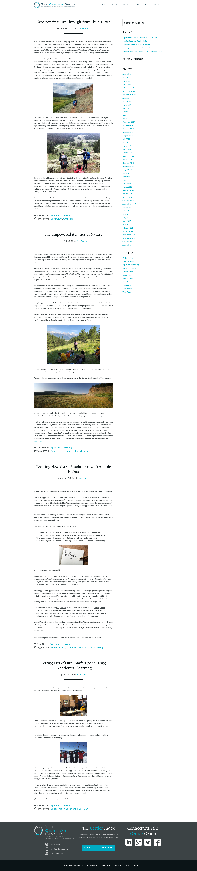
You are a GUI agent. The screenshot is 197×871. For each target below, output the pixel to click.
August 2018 (127, 170)
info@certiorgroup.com (59, 849)
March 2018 (127, 187)
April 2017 (126, 221)
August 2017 (127, 207)
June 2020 (126, 101)
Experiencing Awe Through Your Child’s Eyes (73, 22)
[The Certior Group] (55, 5)
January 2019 (127, 159)
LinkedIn (128, 842)
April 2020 (126, 108)
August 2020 (127, 98)
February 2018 (128, 190)
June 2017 (126, 214)
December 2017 (128, 197)
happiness (83, 647)
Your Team (126, 292)
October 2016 (128, 241)
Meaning (98, 647)
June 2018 (126, 176)
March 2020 (127, 112)
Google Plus (138, 842)
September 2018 (129, 166)
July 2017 (126, 211)
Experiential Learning (61, 215)
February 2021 (128, 88)
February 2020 (128, 115)
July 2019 (126, 139)
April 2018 (126, 183)
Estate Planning (128, 261)
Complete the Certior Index (98, 848)
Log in (136, 865)
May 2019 (126, 146)
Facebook (157, 842)
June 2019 (126, 142)
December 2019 (128, 122)
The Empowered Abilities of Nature (73, 234)
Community (56, 218)
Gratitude (68, 218)
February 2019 (128, 156)
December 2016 (128, 235)
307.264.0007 (55, 844)
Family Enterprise (129, 268)
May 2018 (126, 180)
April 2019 (126, 149)
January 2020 (127, 118)
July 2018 (126, 173)
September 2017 (129, 204)
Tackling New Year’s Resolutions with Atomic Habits (73, 469)
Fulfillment (72, 647)
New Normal (127, 278)
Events (54, 451)
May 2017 (126, 217)
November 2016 (128, 238)
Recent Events (127, 285)
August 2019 (127, 135)
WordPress (128, 865)
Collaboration (58, 808)
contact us (38, 441)
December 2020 (128, 91)
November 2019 (128, 125)
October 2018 (128, 163)
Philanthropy (127, 282)
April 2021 (126, 84)
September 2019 (129, 132)
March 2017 (127, 224)
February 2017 (128, 228)
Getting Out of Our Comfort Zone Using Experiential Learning (73, 665)
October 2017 (128, 200)
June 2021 (126, 77)
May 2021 (126, 81)
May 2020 (126, 105)
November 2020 (128, 94)
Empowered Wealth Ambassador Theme (88, 865)
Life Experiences (79, 451)
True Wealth (127, 288)
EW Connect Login (57, 853)
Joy (91, 647)
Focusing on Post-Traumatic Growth (136, 48)
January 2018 (127, 194)
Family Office (127, 271)
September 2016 (129, 245)
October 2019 (128, 129)
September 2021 (129, 74)
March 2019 (127, 153)
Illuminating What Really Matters (135, 41)
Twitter (147, 842)
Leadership (64, 451)
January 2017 (127, 231)
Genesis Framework (115, 865)
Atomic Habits (58, 647)
